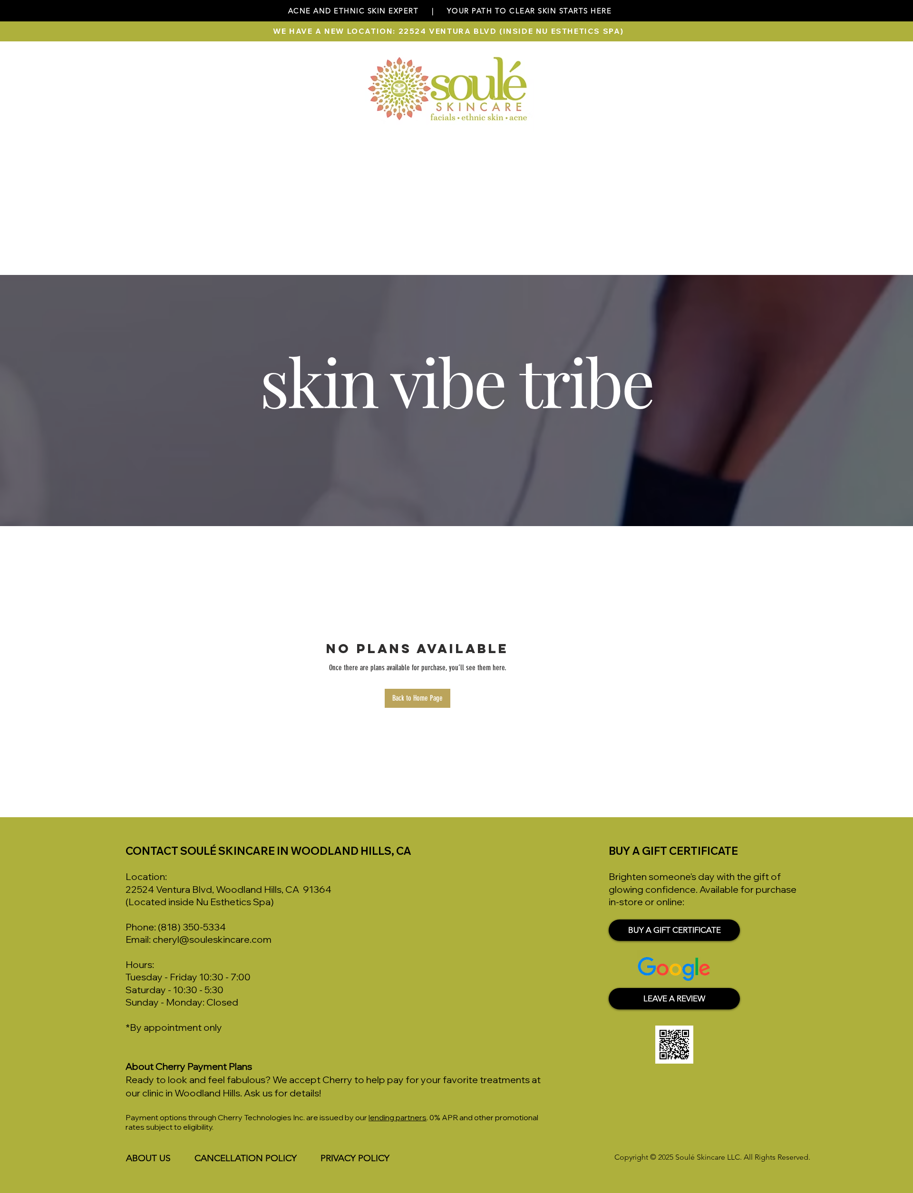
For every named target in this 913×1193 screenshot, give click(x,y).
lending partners (398, 1117)
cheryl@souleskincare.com (212, 939)
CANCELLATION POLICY (245, 1158)
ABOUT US (148, 1158)
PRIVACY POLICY (355, 1158)
